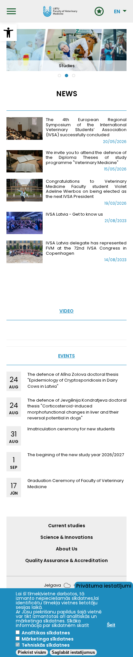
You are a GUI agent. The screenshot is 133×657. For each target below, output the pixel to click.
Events (66, 356)
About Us (66, 549)
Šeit (111, 624)
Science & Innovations (66, 537)
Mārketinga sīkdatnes (48, 639)
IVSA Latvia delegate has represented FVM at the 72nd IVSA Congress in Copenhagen (86, 248)
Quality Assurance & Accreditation (66, 560)
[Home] (59, 11)
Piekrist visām (32, 652)
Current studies (66, 525)
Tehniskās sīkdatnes (46, 645)
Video (66, 311)
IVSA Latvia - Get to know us (74, 214)
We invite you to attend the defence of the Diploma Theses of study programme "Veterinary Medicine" (86, 157)
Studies (67, 66)
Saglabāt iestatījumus (73, 652)
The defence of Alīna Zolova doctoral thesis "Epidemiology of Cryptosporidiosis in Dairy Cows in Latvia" (72, 380)
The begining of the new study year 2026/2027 (75, 455)
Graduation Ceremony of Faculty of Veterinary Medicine (75, 483)
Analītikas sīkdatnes (46, 633)
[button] (8, 32)
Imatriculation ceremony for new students (71, 429)
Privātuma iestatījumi (103, 585)
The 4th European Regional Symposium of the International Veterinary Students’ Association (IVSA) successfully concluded (86, 127)
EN (117, 11)
